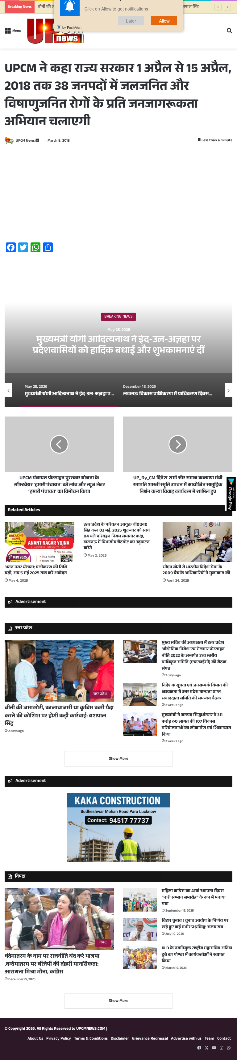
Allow (164, 30)
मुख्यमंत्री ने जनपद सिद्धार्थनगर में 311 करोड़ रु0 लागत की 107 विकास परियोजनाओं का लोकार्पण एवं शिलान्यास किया (196, 725)
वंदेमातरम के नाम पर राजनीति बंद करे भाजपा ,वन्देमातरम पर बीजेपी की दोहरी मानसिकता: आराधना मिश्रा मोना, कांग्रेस (52, 964)
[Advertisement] (118, 194)
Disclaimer (120, 1039)
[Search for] (229, 34)
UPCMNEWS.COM (90, 1029)
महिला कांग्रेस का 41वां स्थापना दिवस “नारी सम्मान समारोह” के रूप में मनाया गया (194, 898)
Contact (224, 1039)
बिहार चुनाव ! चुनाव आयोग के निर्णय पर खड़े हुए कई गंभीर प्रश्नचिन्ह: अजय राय (195, 924)
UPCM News (25, 141)
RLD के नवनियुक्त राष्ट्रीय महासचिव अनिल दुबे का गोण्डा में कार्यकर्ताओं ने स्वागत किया (197, 955)
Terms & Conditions (91, 1039)
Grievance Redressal (150, 1039)
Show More (118, 759)
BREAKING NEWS (118, 317)
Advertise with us (186, 1039)
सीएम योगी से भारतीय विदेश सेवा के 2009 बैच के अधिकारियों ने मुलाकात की (196, 570)
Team (209, 1039)
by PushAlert (71, 37)
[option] (118, 345)
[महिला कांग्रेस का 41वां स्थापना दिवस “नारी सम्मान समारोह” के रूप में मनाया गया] (140, 900)
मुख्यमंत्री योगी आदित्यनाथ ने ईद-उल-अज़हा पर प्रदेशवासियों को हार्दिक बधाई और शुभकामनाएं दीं (118, 346)
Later (131, 30)
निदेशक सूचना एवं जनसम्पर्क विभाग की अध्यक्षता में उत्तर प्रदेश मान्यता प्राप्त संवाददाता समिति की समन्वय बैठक (195, 692)
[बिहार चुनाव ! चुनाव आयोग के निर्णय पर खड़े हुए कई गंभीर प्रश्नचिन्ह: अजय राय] (140, 929)
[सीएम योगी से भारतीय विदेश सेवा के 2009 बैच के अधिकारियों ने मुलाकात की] (197, 542)
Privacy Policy (58, 1039)
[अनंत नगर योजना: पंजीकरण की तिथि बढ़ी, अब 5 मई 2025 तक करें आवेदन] (39, 542)
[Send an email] (37, 141)
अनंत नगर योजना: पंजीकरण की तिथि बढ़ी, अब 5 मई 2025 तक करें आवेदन (36, 570)
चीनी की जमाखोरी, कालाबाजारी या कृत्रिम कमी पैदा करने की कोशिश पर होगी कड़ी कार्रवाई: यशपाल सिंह (59, 716)
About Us (35, 1039)
